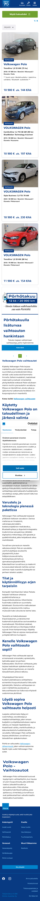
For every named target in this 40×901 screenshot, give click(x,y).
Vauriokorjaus (26, 832)
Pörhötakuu (6, 837)
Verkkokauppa (7, 853)
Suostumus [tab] (7, 430)
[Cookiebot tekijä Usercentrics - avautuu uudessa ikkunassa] (28, 423)
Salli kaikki (20, 468)
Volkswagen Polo (15, 64)
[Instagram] (9, 878)
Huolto (24, 822)
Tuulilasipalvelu (27, 837)
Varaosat (6, 843)
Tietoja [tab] (33, 430)
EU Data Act (33, 896)
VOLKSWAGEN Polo (17, 127)
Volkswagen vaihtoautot (24, 399)
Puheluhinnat (33, 883)
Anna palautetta (32, 878)
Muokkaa (18, 475)
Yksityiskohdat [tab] (20, 430)
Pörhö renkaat (7, 858)
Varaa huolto (25, 827)
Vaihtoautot (6, 832)
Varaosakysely (7, 848)
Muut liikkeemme (29, 843)
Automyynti (7, 822)
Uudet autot (6, 827)
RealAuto (24, 848)
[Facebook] (3, 878)
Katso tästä (20, 347)
